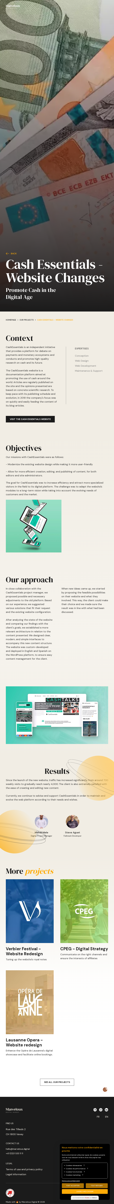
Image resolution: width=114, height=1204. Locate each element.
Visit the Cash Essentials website (30, 419)
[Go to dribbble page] (95, 1109)
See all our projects (57, 1082)
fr (98, 1116)
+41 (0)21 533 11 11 (14, 1153)
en (106, 1116)
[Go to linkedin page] (106, 1109)
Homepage (11, 320)
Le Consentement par (85, 1197)
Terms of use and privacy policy (24, 1169)
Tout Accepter (73, 1186)
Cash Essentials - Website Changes (55, 320)
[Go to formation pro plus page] (10, 1193)
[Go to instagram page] (100, 1109)
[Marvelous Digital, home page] (13, 7)
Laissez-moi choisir (84, 1191)
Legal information (16, 1174)
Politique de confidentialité (71, 1181)
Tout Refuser (97, 1186)
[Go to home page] (19, 1110)
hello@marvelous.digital (18, 1148)
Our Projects (27, 320)
